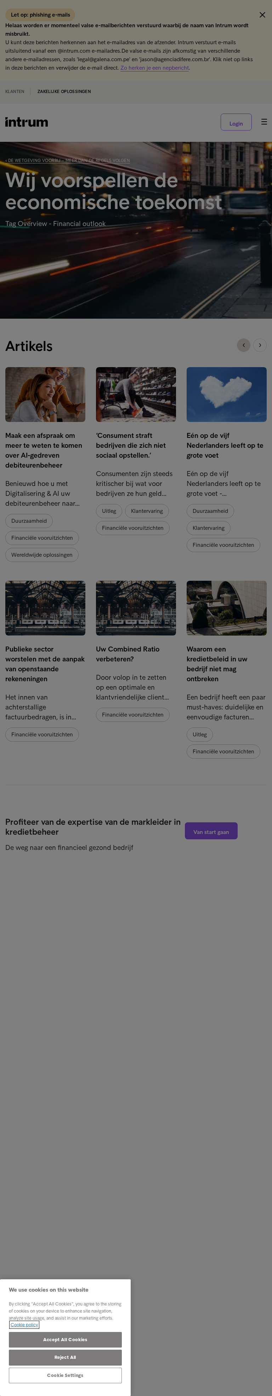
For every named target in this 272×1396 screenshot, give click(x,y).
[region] (65, 1337)
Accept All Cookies (65, 1339)
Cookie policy (24, 1324)
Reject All (65, 1357)
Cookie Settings (65, 1375)
